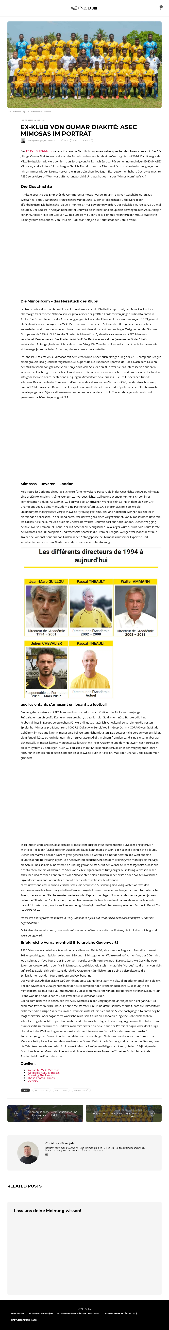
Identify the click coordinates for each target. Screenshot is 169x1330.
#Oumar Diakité (81, 1090)
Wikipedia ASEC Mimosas (44, 1073)
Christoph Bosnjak (35, 140)
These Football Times (41, 1078)
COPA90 (33, 1080)
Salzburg (32, 1109)
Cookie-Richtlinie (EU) (40, 1313)
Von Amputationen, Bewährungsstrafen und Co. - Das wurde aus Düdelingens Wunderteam (51, 1115)
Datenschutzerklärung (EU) (120, 1313)
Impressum (17, 1313)
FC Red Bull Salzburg (39, 151)
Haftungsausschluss (24, 1320)
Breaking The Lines (40, 1075)
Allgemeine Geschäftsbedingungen (78, 1313)
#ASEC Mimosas (41, 1090)
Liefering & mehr (32, 120)
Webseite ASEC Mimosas (43, 1070)
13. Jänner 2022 (50, 140)
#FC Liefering (61, 1090)
